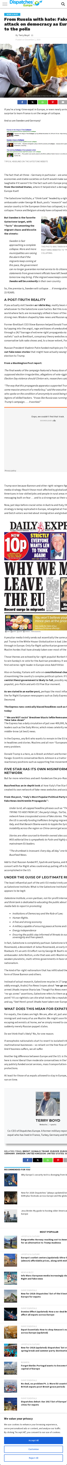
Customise (33, 1449)
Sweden (20, 1153)
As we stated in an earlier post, (22, 691)
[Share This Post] (32, 101)
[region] (33, 1439)
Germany (9, 1153)
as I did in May (42, 305)
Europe (54, 1151)
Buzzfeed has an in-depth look (22, 785)
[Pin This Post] (53, 101)
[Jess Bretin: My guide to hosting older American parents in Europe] (10, 1215)
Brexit (26, 1151)
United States (55, 1153)
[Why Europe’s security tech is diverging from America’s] (10, 1179)
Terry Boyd (24, 35)
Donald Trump (40, 1151)
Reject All (33, 1458)
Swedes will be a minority (23, 281)
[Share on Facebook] (22, 101)
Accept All (34, 1440)
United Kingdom (36, 1153)
